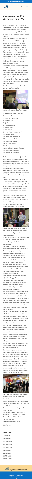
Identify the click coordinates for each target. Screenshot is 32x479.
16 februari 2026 (8, 459)
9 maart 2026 (7, 450)
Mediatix (20, 476)
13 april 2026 (7, 438)
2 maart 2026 (7, 453)
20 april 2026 (7, 435)
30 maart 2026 (7, 441)
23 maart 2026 (7, 444)
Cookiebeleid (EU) (11, 475)
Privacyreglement (19, 475)
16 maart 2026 (7, 447)
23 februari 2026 (8, 456)
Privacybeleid (9, 476)
